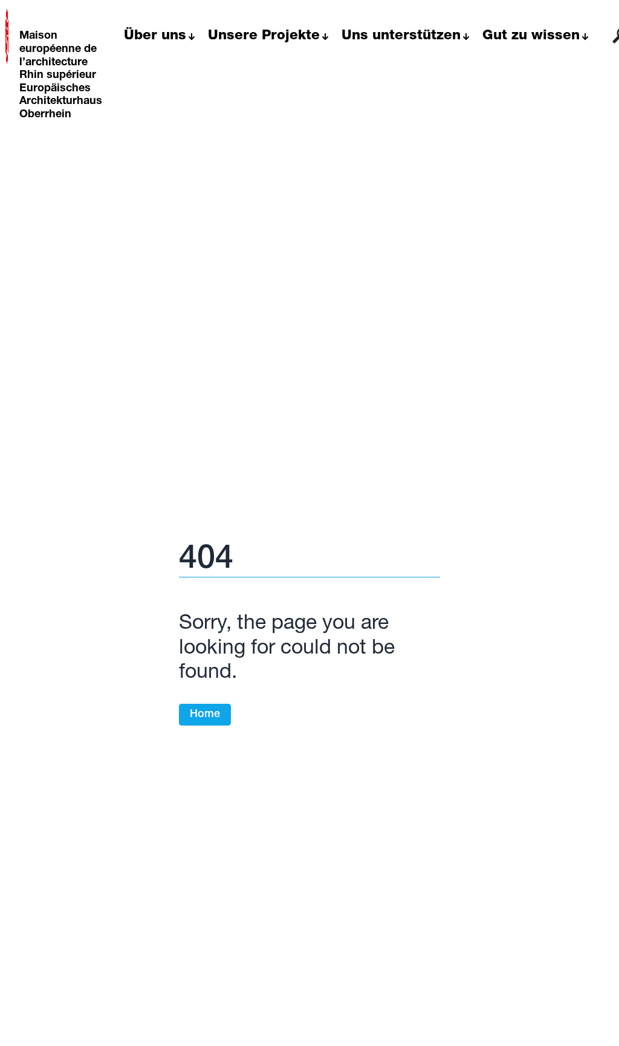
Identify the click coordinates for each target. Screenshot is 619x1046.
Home (205, 714)
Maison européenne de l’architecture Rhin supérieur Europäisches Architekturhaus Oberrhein (60, 75)
